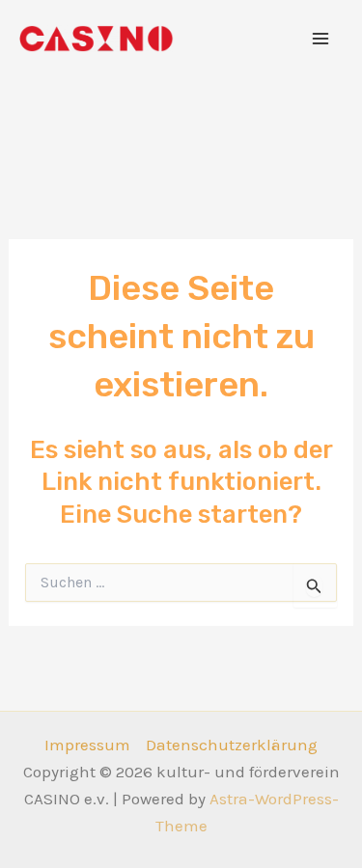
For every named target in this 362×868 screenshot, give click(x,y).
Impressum (87, 744)
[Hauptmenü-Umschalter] (321, 38)
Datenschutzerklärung (232, 744)
